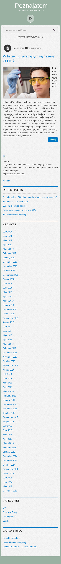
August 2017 (8, 322)
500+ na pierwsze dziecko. (15, 206)
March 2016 (8, 391)
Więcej (53, 139)
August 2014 (8, 473)
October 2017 (9, 314)
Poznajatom (31, 5)
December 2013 (10, 491)
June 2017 (7, 331)
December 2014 (10, 456)
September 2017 (10, 318)
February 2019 (9, 253)
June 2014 (7, 482)
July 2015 (7, 426)
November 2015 (10, 408)
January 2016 (9, 400)
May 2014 (7, 486)
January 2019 (9, 257)
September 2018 (10, 275)
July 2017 (7, 327)
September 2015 (10, 417)
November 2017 (10, 309)
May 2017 (7, 335)
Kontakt (6, 181)
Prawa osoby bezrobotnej (14, 214)
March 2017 (8, 344)
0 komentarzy (34, 48)
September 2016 (10, 365)
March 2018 (8, 301)
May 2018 (7, 292)
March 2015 (8, 443)
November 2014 (10, 460)
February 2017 (9, 348)
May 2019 (7, 240)
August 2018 (8, 279)
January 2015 (9, 452)
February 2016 (9, 396)
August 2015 (8, 422)
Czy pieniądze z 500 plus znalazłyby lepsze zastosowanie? (30, 197)
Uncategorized (9, 516)
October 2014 (9, 465)
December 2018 (10, 262)
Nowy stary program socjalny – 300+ (19, 210)
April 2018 (7, 296)
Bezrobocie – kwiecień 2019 (15, 201)
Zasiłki (6, 521)
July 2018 (7, 283)
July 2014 (7, 478)
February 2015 (9, 447)
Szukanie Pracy (10, 512)
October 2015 (9, 413)
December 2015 (10, 404)
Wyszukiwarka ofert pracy (14, 542)
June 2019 (7, 236)
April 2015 (7, 439)
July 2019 (7, 232)
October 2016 (9, 361)
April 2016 (7, 387)
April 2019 (7, 244)
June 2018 (7, 288)
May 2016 (7, 383)
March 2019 (8, 249)
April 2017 (7, 339)
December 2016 (10, 352)
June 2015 (7, 430)
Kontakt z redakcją (11, 538)
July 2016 (7, 374)
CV (4, 508)
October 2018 (9, 270)
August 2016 (8, 370)
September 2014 (10, 469)
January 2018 (9, 305)
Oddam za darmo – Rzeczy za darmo (20, 546)
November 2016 (10, 357)
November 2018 (10, 266)
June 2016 (7, 378)
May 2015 (7, 434)
